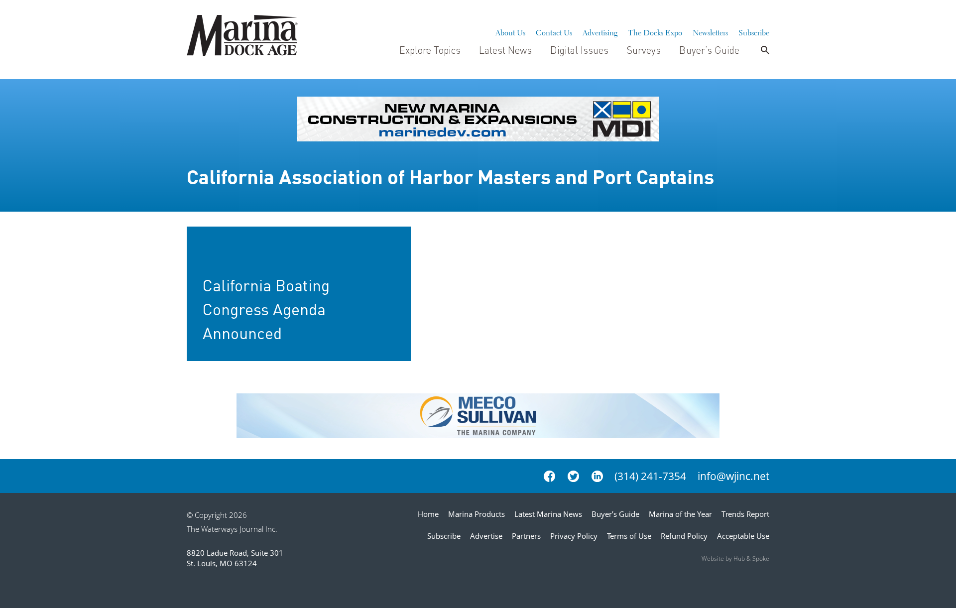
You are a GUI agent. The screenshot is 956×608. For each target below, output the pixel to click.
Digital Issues (579, 49)
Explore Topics (430, 49)
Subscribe (753, 31)
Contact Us (554, 31)
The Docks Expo (655, 31)
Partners (526, 536)
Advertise (486, 536)
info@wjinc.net (733, 476)
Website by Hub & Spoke (735, 558)
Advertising (600, 31)
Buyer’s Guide (709, 49)
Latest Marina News (548, 514)
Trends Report (745, 514)
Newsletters (710, 31)
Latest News (505, 49)
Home (428, 514)
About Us (510, 31)
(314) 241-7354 (650, 476)
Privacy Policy (574, 536)
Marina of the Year (680, 514)
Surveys (644, 49)
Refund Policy (684, 536)
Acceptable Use (743, 536)
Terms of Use (629, 536)
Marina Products (476, 514)
